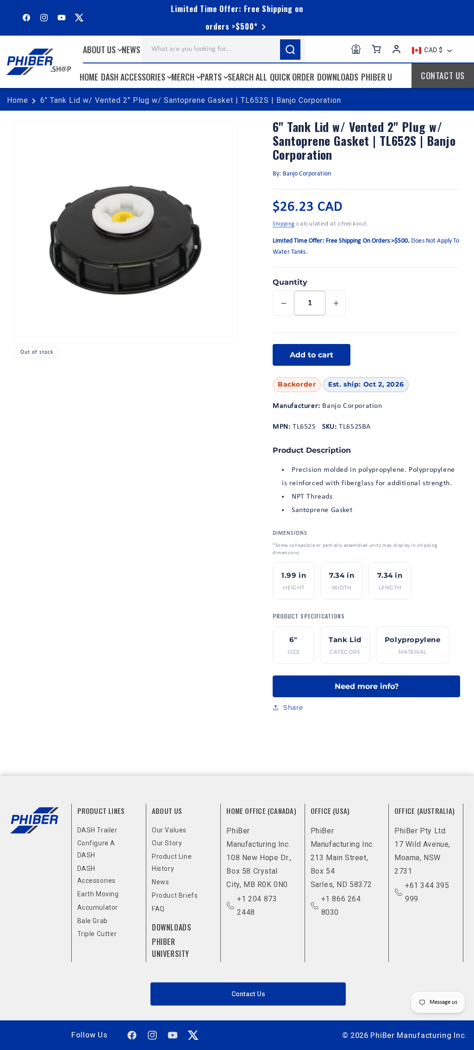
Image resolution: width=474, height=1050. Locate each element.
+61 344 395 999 (427, 892)
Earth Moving (98, 894)
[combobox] (223, 49)
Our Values (169, 830)
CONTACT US (443, 75)
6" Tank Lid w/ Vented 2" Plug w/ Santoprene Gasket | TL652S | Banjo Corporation (190, 100)
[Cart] (376, 49)
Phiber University (170, 947)
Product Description (312, 450)
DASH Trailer (97, 830)
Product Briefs (175, 895)
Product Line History (172, 862)
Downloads (171, 927)
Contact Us (248, 994)
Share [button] (293, 707)
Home (17, 100)
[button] (103, 49)
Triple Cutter (97, 934)
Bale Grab (92, 921)
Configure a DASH (96, 849)
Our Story (167, 843)
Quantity (290, 282)
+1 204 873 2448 (257, 905)
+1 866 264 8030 (341, 905)
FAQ (158, 908)
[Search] (290, 49)
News (160, 882)
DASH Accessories (96, 874)
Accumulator (97, 907)
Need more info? (367, 686)
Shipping (284, 224)
